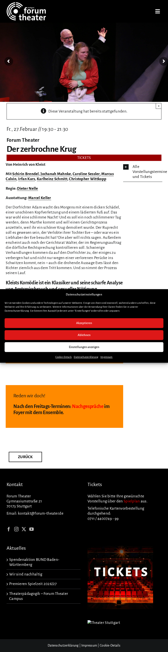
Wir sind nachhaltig (25, 574)
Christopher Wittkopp (87, 179)
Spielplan (132, 501)
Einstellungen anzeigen (84, 347)
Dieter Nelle (27, 188)
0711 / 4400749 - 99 (103, 519)
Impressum (106, 357)
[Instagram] (16, 529)
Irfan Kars (26, 179)
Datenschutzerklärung (86, 357)
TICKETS (84, 158)
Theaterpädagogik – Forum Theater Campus (38, 596)
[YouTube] (31, 529)
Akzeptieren (84, 323)
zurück (25, 457)
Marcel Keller (39, 198)
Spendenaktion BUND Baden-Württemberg (34, 562)
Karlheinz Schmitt (52, 179)
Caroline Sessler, (87, 174)
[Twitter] (24, 529)
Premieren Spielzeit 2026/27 (33, 584)
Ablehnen (84, 335)
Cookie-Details (63, 357)
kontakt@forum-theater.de (40, 513)
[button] (142, 172)
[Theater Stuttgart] (104, 623)
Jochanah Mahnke (55, 174)
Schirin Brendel (25, 174)
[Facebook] (9, 529)
